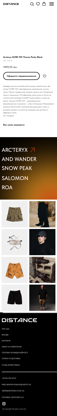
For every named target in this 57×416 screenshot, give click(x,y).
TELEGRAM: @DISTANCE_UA (13, 397)
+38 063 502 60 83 (9, 378)
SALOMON (15, 178)
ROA (7, 187)
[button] (32, 4)
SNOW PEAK (17, 168)
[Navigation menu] (51, 4)
